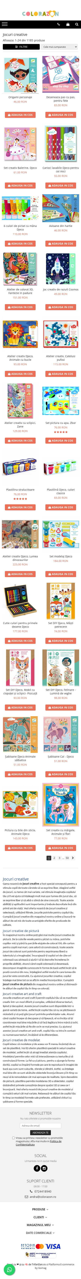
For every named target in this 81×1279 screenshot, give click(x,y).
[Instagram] (44, 1168)
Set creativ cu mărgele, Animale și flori (60, 832)
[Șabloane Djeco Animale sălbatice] (20, 734)
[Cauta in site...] (77, 24)
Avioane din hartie (60, 226)
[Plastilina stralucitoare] (20, 467)
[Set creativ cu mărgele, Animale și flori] (60, 805)
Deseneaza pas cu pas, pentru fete (60, 98)
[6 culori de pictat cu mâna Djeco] (20, 208)
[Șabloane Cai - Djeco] (60, 734)
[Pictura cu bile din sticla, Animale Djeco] (20, 804)
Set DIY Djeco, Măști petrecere (60, 624)
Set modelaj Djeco (61, 556)
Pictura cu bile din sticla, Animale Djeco (20, 832)
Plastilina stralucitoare (20, 489)
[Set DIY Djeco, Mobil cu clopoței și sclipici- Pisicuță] (20, 667)
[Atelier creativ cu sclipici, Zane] (20, 401)
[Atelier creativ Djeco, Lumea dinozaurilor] (20, 534)
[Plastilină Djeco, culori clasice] (60, 467)
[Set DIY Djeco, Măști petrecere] (60, 601)
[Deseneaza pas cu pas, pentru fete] (60, 74)
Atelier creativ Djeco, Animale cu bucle (20, 357)
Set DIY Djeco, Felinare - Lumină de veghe (61, 691)
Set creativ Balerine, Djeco (20, 168)
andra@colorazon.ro (42, 1197)
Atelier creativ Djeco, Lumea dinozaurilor (20, 558)
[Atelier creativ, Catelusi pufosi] (60, 334)
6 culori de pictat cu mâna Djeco (20, 227)
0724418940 (42, 1191)
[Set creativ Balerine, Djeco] (20, 144)
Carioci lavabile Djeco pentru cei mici (61, 169)
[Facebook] (37, 1168)
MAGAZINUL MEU (39, 1225)
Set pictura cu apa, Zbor (61, 423)
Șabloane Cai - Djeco (61, 756)
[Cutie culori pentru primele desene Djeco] (20, 601)
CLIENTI (39, 1217)
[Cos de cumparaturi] (68, 24)
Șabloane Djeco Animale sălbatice (20, 758)
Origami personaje (20, 97)
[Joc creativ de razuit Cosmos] (60, 269)
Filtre (23, 46)
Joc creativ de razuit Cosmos (61, 289)
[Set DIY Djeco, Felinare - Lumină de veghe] (60, 667)
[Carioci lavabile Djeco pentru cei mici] (60, 144)
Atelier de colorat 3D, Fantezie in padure (20, 291)
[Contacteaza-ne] (59, 24)
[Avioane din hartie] (60, 208)
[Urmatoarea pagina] (72, 858)
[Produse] (5, 25)
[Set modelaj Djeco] (60, 534)
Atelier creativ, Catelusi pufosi (60, 357)
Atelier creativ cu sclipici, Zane (20, 424)
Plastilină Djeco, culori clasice (61, 491)
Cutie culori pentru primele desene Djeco (20, 624)
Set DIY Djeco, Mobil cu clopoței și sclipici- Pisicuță (20, 691)
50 (67, 858)
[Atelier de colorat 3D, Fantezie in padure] (20, 269)
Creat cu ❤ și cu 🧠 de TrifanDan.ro (26, 1264)
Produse (39, 1209)
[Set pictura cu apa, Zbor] (60, 401)
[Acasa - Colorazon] (40, 14)
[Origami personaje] (20, 74)
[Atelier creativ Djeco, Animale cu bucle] (20, 334)
